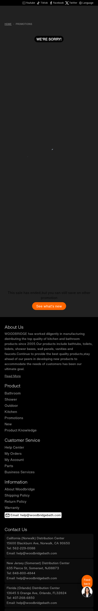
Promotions (14, 417)
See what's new (49, 306)
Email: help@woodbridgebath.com (35, 515)
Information (16, 482)
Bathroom (13, 393)
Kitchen (11, 411)
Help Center (14, 447)
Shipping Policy (17, 495)
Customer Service (22, 440)
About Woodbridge (20, 489)
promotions (24, 24)
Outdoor (11, 405)
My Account (14, 459)
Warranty (12, 507)
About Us (14, 327)
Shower (11, 399)
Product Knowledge (21, 430)
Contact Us (16, 529)
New (8, 423)
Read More (13, 376)
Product (13, 385)
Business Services (20, 471)
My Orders (13, 453)
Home (8, 24)
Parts (9, 465)
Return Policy (15, 501)
